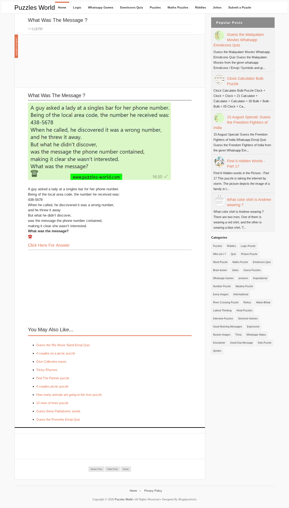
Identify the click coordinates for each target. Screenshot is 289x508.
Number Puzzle (222, 286)
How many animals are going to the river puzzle (69, 394)
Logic (77, 7)
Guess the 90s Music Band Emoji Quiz (63, 345)
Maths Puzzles (178, 7)
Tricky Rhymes (46, 370)
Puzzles (155, 7)
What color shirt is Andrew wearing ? (249, 202)
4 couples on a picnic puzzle (55, 353)
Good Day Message (241, 342)
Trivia (238, 334)
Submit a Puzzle (239, 7)
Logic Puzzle (248, 246)
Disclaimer (219, 342)
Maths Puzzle (240, 262)
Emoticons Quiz (131, 7)
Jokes (217, 7)
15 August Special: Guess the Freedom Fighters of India (242, 122)
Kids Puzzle (264, 342)
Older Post (112, 469)
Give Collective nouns (51, 361)
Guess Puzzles (252, 270)
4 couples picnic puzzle (52, 386)
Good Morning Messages (227, 326)
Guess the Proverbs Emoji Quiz (58, 419)
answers (243, 278)
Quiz (233, 254)
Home (62, 7)
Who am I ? (219, 254)
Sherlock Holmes (248, 318)
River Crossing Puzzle (226, 302)
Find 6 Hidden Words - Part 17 (246, 163)
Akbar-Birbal (263, 302)
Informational (240, 294)
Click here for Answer (49, 245)
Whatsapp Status (256, 334)
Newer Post (96, 469)
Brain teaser (220, 270)
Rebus (247, 302)
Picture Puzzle (249, 254)
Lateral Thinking (222, 310)
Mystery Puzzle (244, 286)
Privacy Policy (153, 490)
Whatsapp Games (100, 7)
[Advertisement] (59, 63)
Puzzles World (34, 7)
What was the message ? (57, 20)
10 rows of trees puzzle (52, 403)
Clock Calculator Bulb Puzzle (245, 81)
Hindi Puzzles (244, 310)
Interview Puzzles (223, 318)
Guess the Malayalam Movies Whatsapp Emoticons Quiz (238, 39)
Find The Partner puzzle (52, 378)
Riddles (200, 7)
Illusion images (221, 334)
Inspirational (260, 278)
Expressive (253, 326)
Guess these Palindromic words (58, 411)
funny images (220, 294)
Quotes (217, 350)
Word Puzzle (220, 262)
